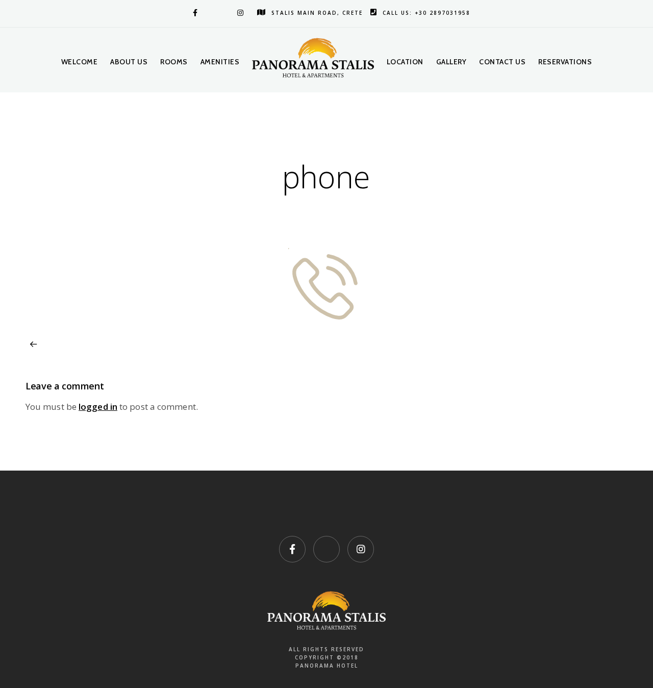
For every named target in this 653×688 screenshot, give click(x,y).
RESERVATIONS (565, 61)
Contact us (502, 61)
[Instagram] (239, 12)
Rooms (174, 61)
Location (405, 61)
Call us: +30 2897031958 (426, 12)
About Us (128, 61)
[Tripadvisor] (216, 12)
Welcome (79, 61)
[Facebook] (193, 12)
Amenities (220, 61)
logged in (98, 406)
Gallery (451, 61)
